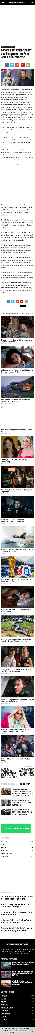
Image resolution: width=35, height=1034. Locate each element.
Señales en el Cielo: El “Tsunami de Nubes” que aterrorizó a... (23, 963)
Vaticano (4, 1020)
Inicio (2, 44)
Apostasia (4, 851)
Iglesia (7, 44)
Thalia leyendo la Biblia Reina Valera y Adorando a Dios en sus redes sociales (26, 772)
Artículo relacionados (9, 784)
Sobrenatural (6, 1014)
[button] (32, 2)
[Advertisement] (17, 23)
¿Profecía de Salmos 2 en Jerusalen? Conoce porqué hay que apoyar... (22, 982)
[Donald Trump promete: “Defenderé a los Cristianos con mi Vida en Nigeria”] (6, 812)
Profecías (4, 857)
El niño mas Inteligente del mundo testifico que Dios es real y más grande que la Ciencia (9, 773)
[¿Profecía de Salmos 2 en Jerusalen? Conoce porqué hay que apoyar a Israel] (6, 983)
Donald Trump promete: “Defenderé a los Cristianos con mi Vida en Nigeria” (22, 812)
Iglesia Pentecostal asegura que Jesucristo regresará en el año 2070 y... (22, 973)
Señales (4, 1017)
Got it (18, 1032)
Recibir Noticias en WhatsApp (16, 828)
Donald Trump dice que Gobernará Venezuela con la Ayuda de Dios (22, 803)
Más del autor (25, 784)
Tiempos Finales (7, 854)
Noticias (12, 47)
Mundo (7, 47)
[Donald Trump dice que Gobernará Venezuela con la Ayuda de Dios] (6, 803)
